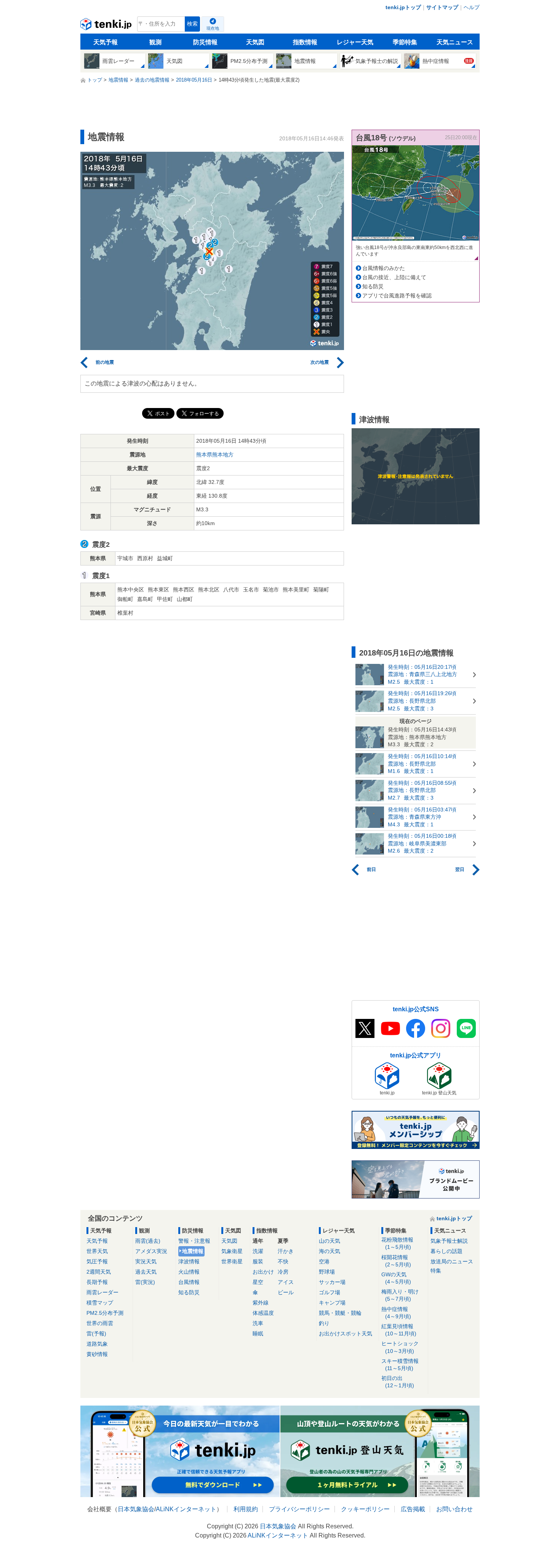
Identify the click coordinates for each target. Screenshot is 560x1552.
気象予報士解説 (449, 1241)
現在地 (212, 28)
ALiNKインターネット (186, 1509)
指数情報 (305, 42)
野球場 (327, 1272)
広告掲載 (413, 1509)
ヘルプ (472, 7)
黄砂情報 (97, 1354)
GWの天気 (396, 1278)
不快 (283, 1261)
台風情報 (189, 1282)
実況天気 (146, 1261)
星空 (258, 1282)
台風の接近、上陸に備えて (394, 277)
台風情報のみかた (383, 268)
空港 (324, 1261)
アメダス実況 (151, 1251)
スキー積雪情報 (400, 1364)
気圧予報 (97, 1261)
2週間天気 (98, 1272)
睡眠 (258, 1333)
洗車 (258, 1323)
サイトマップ (442, 7)
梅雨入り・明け (400, 1295)
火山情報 (189, 1272)
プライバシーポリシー (299, 1509)
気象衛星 (232, 1251)
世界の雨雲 (99, 1323)
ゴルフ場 (329, 1292)
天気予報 (105, 42)
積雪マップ (99, 1303)
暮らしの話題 (446, 1251)
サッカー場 (332, 1282)
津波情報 (189, 1261)
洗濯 (258, 1251)
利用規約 (246, 1509)
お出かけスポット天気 (345, 1333)
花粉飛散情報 (397, 1243)
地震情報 (192, 1251)
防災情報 (205, 42)
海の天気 (329, 1251)
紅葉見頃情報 (398, 1330)
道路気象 (97, 1344)
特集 (435, 1271)
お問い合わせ (454, 1509)
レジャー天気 (355, 42)
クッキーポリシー (365, 1509)
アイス (286, 1282)
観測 (155, 42)
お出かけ (263, 1272)
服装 (258, 1261)
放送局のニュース (451, 1261)
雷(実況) (145, 1282)
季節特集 (405, 42)
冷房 (283, 1272)
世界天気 (97, 1251)
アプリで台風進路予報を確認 (397, 295)
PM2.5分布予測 (104, 1313)
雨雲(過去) (147, 1241)
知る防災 (373, 286)
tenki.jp (106, 25)
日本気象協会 (136, 1509)
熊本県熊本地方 (215, 454)
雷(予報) (96, 1333)
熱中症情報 (396, 1312)
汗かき (286, 1251)
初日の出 (397, 1381)
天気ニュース (455, 42)
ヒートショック (400, 1347)
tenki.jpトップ (403, 7)
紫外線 (261, 1303)
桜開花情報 (396, 1261)
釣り (324, 1323)
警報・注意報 (194, 1241)
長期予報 (97, 1282)
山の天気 (329, 1241)
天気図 (255, 42)
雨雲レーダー (102, 1292)
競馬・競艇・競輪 (340, 1313)
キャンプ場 (332, 1303)
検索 (192, 24)
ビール (286, 1292)
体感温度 (263, 1313)
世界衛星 (232, 1261)
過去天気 (146, 1272)
